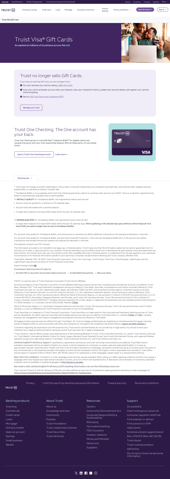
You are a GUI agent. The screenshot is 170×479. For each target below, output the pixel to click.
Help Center (134, 427)
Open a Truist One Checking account (35, 154)
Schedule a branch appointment (145, 432)
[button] (31, 10)
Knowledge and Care (58, 410)
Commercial (12, 410)
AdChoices (133, 448)
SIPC (140, 315)
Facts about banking (98, 426)
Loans (9, 419)
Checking (11, 406)
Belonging (92, 422)
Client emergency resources (143, 410)
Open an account (15, 432)
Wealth (10, 444)
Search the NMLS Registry (134, 324)
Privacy (30, 383)
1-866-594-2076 (64, 85)
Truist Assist (134, 440)
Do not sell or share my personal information (145, 454)
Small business (14, 440)
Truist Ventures (55, 436)
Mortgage (11, 423)
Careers (91, 406)
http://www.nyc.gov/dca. (72, 362)
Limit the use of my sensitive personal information (71, 383)
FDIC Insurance (95, 430)
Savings (10, 436)
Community (52, 415)
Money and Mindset (98, 438)
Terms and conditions (146, 383)
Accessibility (134, 406)
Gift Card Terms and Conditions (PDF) (47, 97)
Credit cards (13, 415)
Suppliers (92, 447)
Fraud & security (117, 383)
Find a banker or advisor (140, 419)
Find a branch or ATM (139, 423)
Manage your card (32, 108)
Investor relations (97, 434)
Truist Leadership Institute (61, 427)
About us (51, 406)
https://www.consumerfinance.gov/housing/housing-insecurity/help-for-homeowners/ (52, 373)
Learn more (60, 154)
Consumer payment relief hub (144, 415)
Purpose (51, 419)
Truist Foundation (56, 423)
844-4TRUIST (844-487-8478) (144, 436)
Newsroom (93, 443)
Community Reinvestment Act (104, 410)
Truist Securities (55, 432)
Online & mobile (15, 427)
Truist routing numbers (140, 444)
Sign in (163, 9)
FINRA (75, 302)
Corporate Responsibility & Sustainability (102, 416)
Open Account (144, 10)
